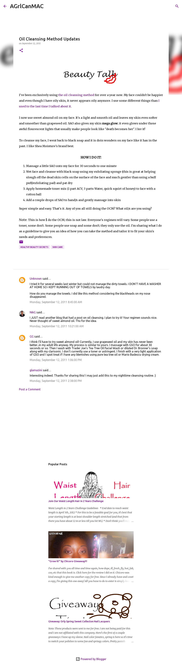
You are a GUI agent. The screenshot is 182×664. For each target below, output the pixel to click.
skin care (57, 247)
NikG (33, 312)
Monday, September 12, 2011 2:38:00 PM (56, 380)
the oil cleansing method (76, 95)
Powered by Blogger (93, 659)
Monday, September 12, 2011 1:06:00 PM (56, 359)
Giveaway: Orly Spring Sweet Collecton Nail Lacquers (79, 621)
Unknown (36, 278)
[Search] (48, 6)
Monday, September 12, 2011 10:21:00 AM (57, 326)
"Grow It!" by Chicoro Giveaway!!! (67, 561)
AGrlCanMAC (27, 6)
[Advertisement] (91, 427)
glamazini (36, 370)
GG (32, 336)
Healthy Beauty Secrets (34, 247)
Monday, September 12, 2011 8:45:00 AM (56, 302)
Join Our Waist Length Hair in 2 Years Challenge (75, 501)
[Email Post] (21, 243)
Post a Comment (30, 389)
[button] (21, 50)
